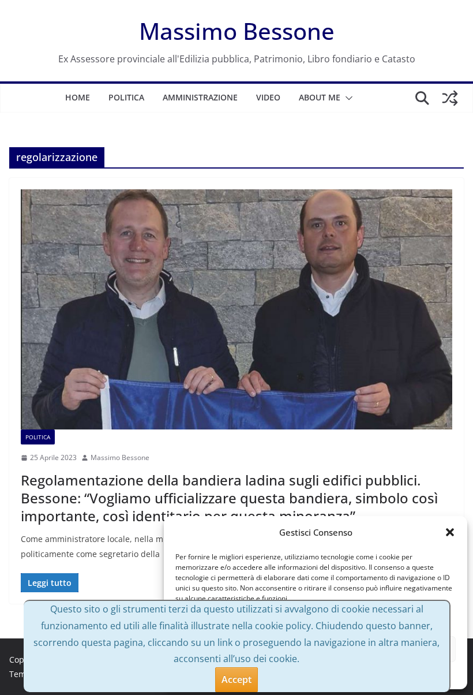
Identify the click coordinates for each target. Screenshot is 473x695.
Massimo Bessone (237, 31)
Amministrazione (200, 97)
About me (319, 97)
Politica (126, 97)
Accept (236, 679)
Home (77, 97)
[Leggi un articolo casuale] (450, 98)
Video (268, 97)
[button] (450, 532)
